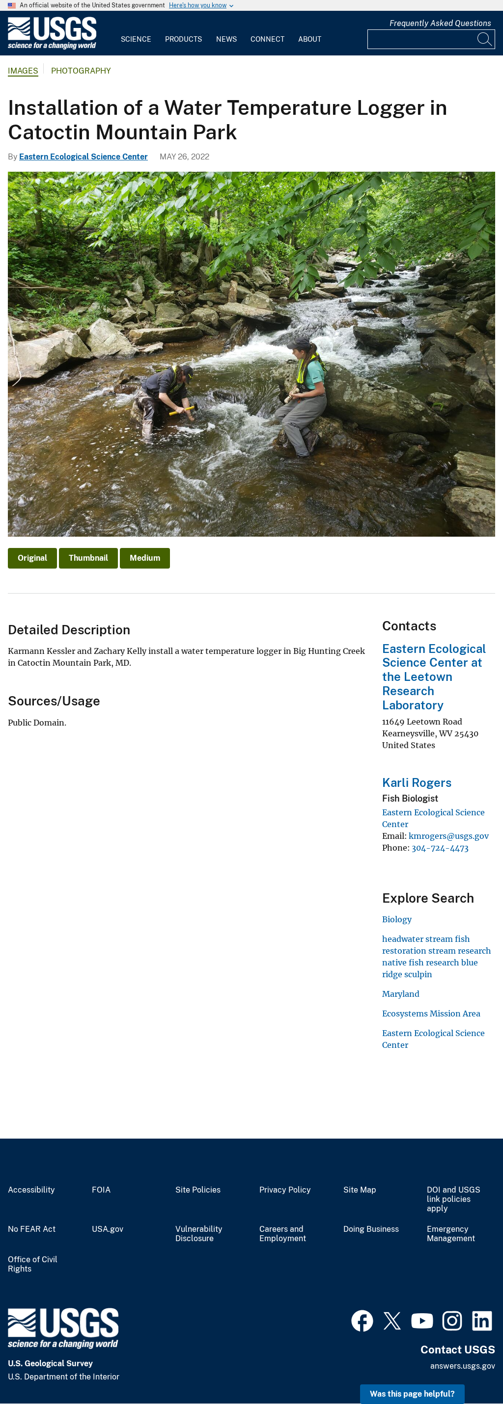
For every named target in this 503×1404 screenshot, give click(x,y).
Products (183, 39)
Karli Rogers (416, 782)
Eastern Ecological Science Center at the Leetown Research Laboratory (434, 677)
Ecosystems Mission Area (431, 1013)
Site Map (359, 1190)
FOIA (101, 1190)
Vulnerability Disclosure (199, 1234)
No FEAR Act (32, 1229)
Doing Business (371, 1229)
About (309, 39)
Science (136, 39)
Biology (397, 919)
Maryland (400, 994)
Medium (145, 558)
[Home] (52, 47)
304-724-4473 (440, 848)
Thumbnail (88, 558)
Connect (267, 39)
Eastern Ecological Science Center (83, 156)
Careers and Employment (282, 1234)
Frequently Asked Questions (440, 23)
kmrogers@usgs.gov (449, 836)
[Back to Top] (467, 1368)
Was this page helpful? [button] (412, 1394)
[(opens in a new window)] (362, 1319)
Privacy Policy (285, 1190)
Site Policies (198, 1190)
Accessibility (31, 1190)
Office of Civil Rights (32, 1264)
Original (32, 558)
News (226, 39)
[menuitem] (136, 33)
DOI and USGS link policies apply (453, 1199)
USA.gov (107, 1229)
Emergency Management (451, 1234)
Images (23, 71)
